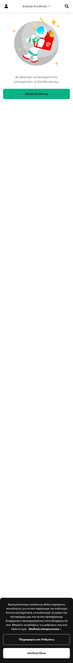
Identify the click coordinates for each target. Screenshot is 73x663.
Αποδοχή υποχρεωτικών (44, 628)
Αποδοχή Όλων (36, 653)
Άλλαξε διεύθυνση (36, 93)
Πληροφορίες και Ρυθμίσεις (36, 639)
